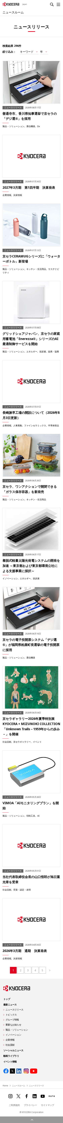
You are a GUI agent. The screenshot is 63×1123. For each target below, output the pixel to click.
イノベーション (10, 578)
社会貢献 (7, 741)
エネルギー (31, 351)
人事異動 (17, 425)
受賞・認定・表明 (22, 889)
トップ (6, 999)
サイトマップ (47, 1105)
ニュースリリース (14, 1009)
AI (38, 815)
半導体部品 (53, 425)
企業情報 (7, 195)
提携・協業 (53, 351)
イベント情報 (10, 1061)
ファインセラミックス (35, 425)
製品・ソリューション (13, 126)
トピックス (11, 1014)
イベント (37, 741)
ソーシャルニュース (13, 1050)
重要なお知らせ (13, 1024)
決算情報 (17, 195)
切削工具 (30, 815)
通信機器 (30, 126)
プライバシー (30, 1105)
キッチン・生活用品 (36, 269)
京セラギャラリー (22, 741)
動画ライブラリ (11, 1055)
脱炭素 (42, 351)
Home (5, 1085)
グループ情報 (12, 1019)
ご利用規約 (14, 1105)
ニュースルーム (13, 12)
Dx (38, 126)
